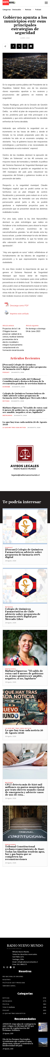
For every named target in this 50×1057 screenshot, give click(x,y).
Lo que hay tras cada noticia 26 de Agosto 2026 (25, 423)
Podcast (38, 9)
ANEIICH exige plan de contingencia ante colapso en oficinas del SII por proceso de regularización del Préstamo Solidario (19, 1027)
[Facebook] (13, 46)
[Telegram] (30, 46)
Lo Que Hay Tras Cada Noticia (14, 427)
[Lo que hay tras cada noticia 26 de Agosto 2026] (25, 707)
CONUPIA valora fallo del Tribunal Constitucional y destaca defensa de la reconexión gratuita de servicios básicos (24, 381)
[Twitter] (4, 967)
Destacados (16, 9)
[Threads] (14, 967)
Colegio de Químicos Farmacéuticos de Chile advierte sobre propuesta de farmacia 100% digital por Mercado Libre (25, 395)
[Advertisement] (25, 892)
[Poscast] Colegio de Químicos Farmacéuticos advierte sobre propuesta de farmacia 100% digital (24, 367)
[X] (19, 46)
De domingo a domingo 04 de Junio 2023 (36, 329)
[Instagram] (7, 967)
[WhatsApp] (25, 46)
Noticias (28, 9)
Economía (6, 387)
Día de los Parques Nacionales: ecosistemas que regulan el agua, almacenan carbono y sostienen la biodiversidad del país (18, 1042)
